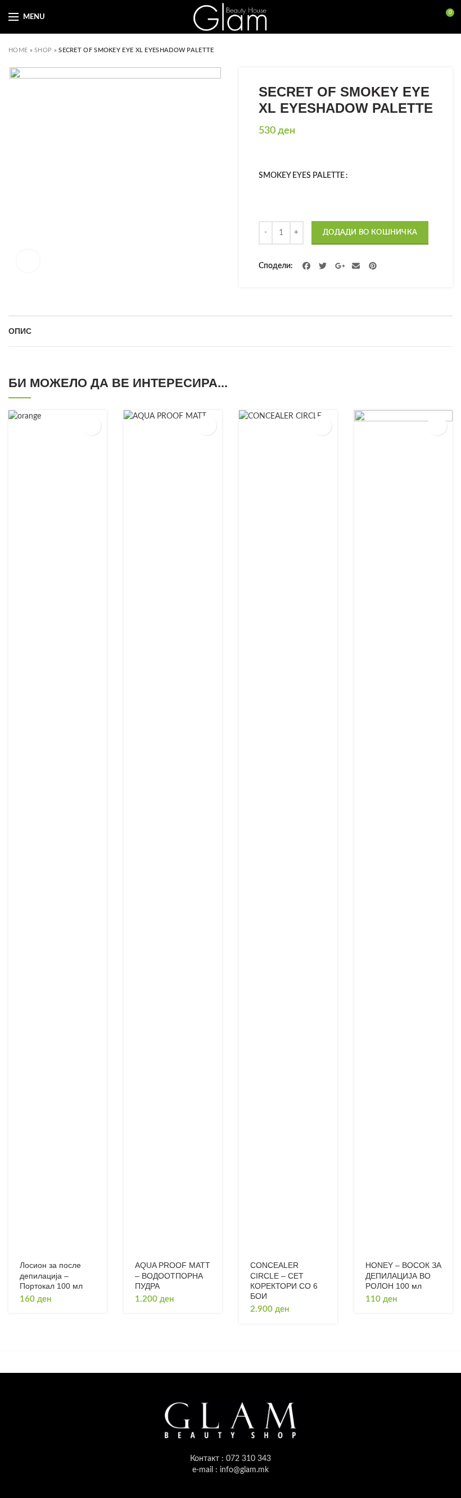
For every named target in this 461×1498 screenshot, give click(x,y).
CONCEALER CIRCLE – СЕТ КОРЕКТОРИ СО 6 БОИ (284, 1281)
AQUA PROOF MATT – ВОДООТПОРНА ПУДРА (172, 1275)
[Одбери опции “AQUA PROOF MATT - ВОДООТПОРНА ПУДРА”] (206, 425)
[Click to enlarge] (28, 261)
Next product (447, 50)
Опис (19, 331)
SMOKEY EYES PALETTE (302, 176)
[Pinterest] (372, 266)
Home (18, 50)
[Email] (356, 266)
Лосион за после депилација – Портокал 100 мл (51, 1275)
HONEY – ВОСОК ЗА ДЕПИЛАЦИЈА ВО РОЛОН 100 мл (403, 1275)
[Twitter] (323, 266)
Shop (43, 50)
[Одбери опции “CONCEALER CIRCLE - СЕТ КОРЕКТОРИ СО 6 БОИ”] (322, 425)
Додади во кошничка (370, 232)
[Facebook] (306, 266)
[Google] (339, 266)
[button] (91, 425)
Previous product (424, 50)
